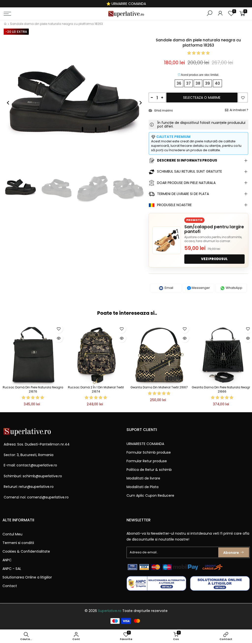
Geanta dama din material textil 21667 (159, 387)
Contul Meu (12, 534)
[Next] (138, 102)
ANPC (7, 560)
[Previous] (10, 102)
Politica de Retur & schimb (149, 469)
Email (168, 287)
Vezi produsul (214, 259)
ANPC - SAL (11, 568)
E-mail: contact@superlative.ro (30, 465)
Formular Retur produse (146, 461)
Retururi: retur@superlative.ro (29, 486)
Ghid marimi (163, 110)
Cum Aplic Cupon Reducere (150, 495)
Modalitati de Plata (142, 486)
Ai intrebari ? (239, 110)
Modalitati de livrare (143, 478)
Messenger (200, 287)
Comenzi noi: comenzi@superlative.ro (36, 497)
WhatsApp (233, 287)
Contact (9, 585)
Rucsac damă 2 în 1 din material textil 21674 (96, 389)
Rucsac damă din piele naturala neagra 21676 (33, 389)
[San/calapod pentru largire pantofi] (166, 240)
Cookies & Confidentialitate (26, 551)
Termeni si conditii (18, 542)
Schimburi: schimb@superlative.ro (33, 476)
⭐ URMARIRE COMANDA (126, 3)
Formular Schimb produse (148, 452)
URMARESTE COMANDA (145, 443)
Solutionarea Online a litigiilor (27, 577)
